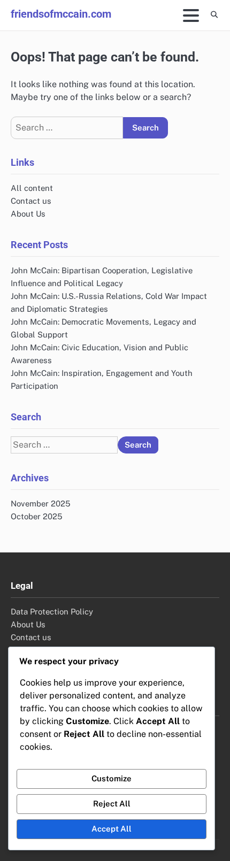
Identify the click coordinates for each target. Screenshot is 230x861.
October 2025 (37, 516)
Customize (111, 778)
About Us (28, 213)
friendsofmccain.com (61, 13)
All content (32, 188)
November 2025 (41, 503)
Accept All (111, 828)
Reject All (112, 803)
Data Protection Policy (52, 611)
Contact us (31, 200)
